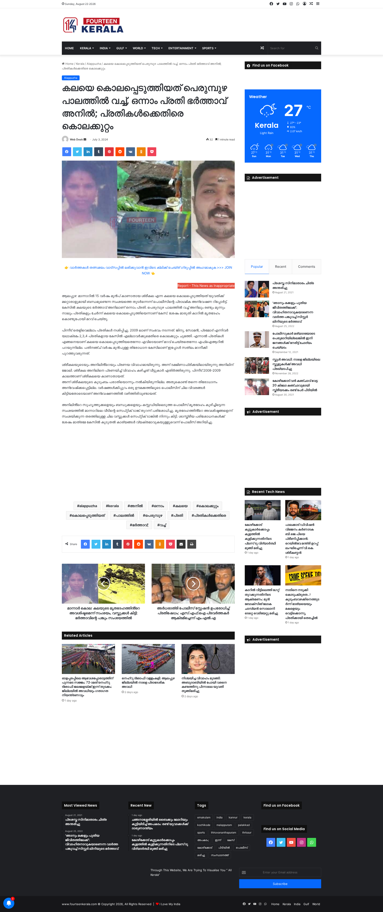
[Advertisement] (148, 463)
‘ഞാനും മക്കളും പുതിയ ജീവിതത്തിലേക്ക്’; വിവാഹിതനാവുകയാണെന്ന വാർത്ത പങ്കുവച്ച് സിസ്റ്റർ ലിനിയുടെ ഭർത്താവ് (292, 312)
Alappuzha (94, 63)
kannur (233, 817)
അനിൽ (136, 506)
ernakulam (203, 817)
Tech (156, 48)
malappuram (224, 825)
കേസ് (230, 840)
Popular (257, 266)
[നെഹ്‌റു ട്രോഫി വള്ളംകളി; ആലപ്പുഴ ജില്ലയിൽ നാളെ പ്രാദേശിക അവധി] (148, 659)
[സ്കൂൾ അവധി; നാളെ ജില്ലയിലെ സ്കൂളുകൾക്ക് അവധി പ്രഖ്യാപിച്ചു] (257, 365)
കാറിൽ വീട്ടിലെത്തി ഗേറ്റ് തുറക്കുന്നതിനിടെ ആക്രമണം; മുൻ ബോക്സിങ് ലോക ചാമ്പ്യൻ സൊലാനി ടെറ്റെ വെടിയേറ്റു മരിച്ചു (262, 601)
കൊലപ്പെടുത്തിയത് (88, 515)
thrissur (246, 832)
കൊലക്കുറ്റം (209, 506)
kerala (113, 506)
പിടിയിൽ (224, 847)
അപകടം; (203, 840)
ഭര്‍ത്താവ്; (140, 525)
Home (69, 48)
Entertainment (180, 48)
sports (201, 832)
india (220, 817)
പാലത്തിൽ (125, 515)
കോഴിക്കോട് (204, 847)
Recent (280, 266)
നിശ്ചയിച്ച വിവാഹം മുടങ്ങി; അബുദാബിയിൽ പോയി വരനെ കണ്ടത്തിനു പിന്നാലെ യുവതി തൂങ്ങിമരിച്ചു (204, 684)
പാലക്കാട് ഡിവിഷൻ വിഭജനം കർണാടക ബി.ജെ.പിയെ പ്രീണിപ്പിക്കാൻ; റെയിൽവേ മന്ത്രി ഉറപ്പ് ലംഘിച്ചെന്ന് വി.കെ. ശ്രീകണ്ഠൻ (301, 538)
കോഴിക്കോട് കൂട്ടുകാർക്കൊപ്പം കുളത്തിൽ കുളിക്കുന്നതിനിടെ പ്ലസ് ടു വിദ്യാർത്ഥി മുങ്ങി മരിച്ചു (260, 536)
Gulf (120, 48)
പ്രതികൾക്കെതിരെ (210, 515)
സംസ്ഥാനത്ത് (220, 855)
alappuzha (88, 506)
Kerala (85, 48)
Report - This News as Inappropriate (206, 286)
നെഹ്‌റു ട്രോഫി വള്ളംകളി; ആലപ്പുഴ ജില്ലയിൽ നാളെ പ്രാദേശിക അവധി (148, 682)
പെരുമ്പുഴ (153, 515)
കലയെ (181, 506)
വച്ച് (163, 525)
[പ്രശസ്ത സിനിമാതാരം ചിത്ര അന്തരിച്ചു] (257, 289)
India (104, 48)
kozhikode (203, 825)
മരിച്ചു (201, 855)
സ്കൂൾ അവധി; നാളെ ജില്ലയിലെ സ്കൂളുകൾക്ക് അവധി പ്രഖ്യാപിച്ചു (296, 364)
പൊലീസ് (242, 847)
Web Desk (76, 139)
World (138, 48)
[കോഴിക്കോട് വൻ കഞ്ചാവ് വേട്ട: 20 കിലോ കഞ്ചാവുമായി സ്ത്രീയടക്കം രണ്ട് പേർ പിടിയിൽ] (257, 386)
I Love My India (170, 904)
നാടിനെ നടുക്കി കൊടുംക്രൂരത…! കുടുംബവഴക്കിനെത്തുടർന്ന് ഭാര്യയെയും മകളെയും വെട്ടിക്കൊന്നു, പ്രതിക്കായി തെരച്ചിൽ (302, 604)
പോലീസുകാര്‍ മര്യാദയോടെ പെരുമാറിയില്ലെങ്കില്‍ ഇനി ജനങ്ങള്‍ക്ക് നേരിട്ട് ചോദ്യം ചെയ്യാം (293, 340)
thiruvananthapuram (223, 832)
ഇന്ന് (218, 840)
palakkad (244, 825)
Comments (306, 266)
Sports (207, 48)
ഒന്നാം (159, 506)
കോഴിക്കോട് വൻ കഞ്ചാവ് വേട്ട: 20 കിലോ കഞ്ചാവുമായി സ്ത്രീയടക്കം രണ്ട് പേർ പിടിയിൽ (295, 385)
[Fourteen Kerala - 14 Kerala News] (93, 25)
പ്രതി (178, 515)
